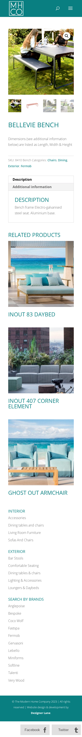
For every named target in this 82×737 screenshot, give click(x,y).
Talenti (13, 672)
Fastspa (13, 628)
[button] (66, 36)
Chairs (52, 160)
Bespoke (14, 613)
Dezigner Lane (40, 713)
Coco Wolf (15, 620)
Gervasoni (15, 643)
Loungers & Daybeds (23, 587)
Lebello (13, 650)
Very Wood (16, 680)
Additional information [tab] (32, 187)
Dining (62, 160)
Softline (14, 665)
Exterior (13, 166)
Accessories (17, 517)
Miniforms (15, 658)
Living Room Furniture (24, 532)
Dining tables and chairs (26, 525)
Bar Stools (15, 558)
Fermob (26, 166)
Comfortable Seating (23, 565)
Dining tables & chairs (24, 573)
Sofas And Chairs (20, 540)
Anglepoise (16, 606)
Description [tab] (22, 179)
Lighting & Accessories (24, 580)
